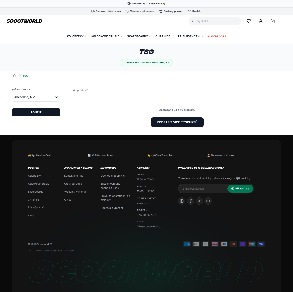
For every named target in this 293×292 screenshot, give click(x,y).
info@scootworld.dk (149, 226)
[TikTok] (199, 201)
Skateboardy (35, 191)
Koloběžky (34, 175)
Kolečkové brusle (38, 183)
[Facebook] (190, 201)
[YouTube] (208, 201)
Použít (36, 112)
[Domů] (14, 75)
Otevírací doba (73, 183)
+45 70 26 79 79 (147, 214)
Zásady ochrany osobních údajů (110, 185)
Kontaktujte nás (73, 175)
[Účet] (260, 21)
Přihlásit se (242, 188)
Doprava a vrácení (112, 207)
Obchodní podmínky (113, 175)
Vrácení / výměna (75, 191)
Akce (31, 215)
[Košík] (272, 21)
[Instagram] (181, 201)
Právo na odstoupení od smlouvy (115, 198)
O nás (67, 199)
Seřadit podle (21, 89)
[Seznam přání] (248, 21)
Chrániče (33, 199)
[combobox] (217, 21)
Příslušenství (35, 207)
